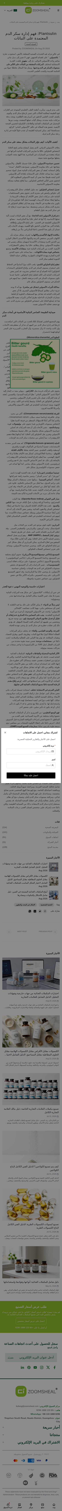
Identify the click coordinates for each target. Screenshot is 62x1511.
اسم (53, 759)
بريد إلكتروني (48, 746)
